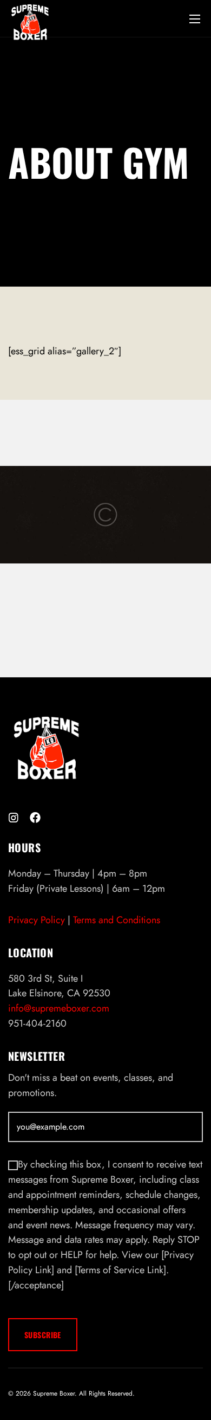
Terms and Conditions (116, 920)
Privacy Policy (36, 920)
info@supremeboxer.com (58, 1008)
